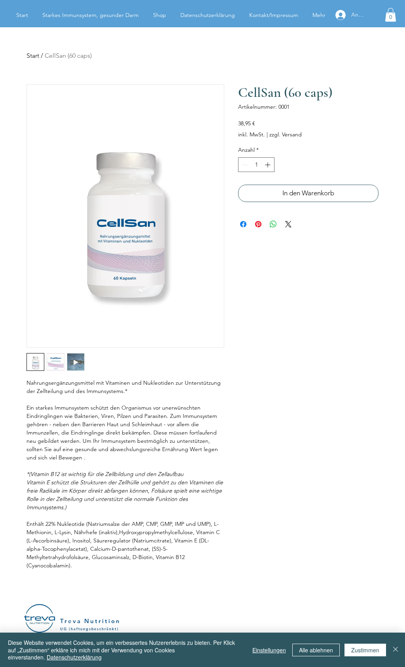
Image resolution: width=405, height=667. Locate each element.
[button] (390, 15)
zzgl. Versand (285, 134)
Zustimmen (365, 650)
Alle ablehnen (316, 650)
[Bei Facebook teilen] (243, 224)
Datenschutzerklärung (74, 657)
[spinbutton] (256, 165)
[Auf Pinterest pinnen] (258, 224)
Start (32, 55)
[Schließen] (395, 650)
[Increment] (268, 165)
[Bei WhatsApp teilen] (273, 224)
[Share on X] (288, 224)
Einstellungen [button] (269, 650)
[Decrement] (244, 165)
